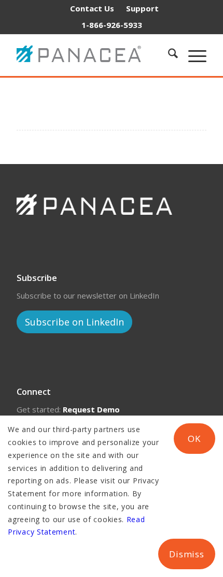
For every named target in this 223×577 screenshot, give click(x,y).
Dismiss (186, 554)
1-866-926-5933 (111, 25)
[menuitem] (92, 8)
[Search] (168, 55)
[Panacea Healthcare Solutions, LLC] (84, 55)
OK (194, 439)
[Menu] (192, 55)
